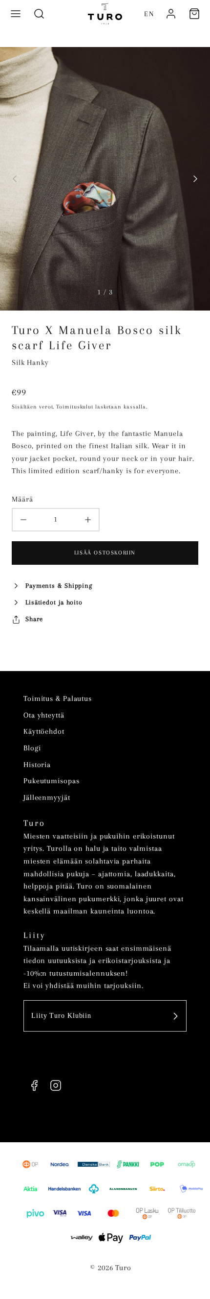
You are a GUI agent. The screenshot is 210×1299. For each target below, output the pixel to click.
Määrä (22, 499)
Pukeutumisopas (51, 780)
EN (149, 14)
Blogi (32, 748)
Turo (34, 823)
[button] (15, 13)
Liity (34, 935)
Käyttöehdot (43, 731)
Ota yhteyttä (43, 715)
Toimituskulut (74, 407)
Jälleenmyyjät (46, 797)
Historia (37, 764)
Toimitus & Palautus (57, 698)
